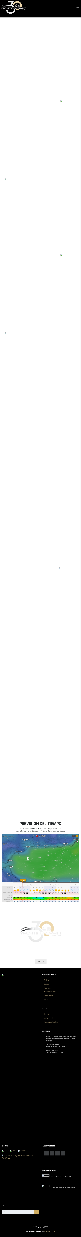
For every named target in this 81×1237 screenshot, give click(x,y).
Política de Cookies (51, 1022)
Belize (46, 984)
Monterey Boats (50, 992)
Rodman (47, 988)
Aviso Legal (48, 1018)
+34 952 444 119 (54, 1044)
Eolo (46, 1000)
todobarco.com (49, 1231)
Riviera (46, 980)
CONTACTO (40, 961)
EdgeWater (48, 996)
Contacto (47, 1014)
